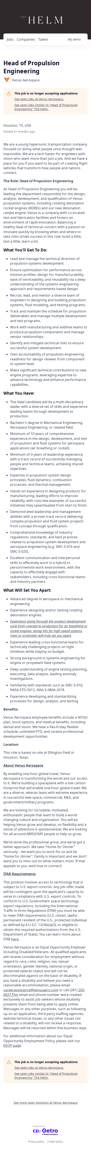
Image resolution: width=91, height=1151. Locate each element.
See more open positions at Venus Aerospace (45, 1103)
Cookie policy (55, 1141)
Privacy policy (36, 1141)
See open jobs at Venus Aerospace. (39, 99)
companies (26, 39)
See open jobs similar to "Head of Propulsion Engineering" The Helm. (46, 107)
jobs (10, 39)
